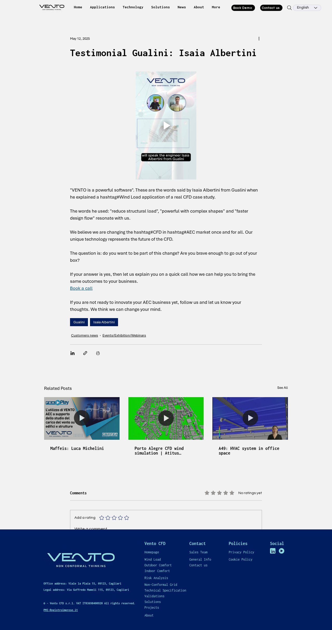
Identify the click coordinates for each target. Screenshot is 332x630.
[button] (102, 7)
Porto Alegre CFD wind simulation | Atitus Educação (159, 450)
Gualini (79, 322)
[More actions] (259, 38)
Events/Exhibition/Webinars (124, 335)
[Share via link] (85, 353)
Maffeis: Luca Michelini (77, 448)
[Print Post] (97, 353)
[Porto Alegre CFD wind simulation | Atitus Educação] (166, 418)
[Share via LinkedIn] (72, 353)
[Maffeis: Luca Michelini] (82, 418)
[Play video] (166, 125)
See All (282, 387)
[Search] (289, 8)
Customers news (84, 335)
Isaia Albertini (104, 322)
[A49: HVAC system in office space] (250, 418)
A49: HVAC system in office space (249, 450)
